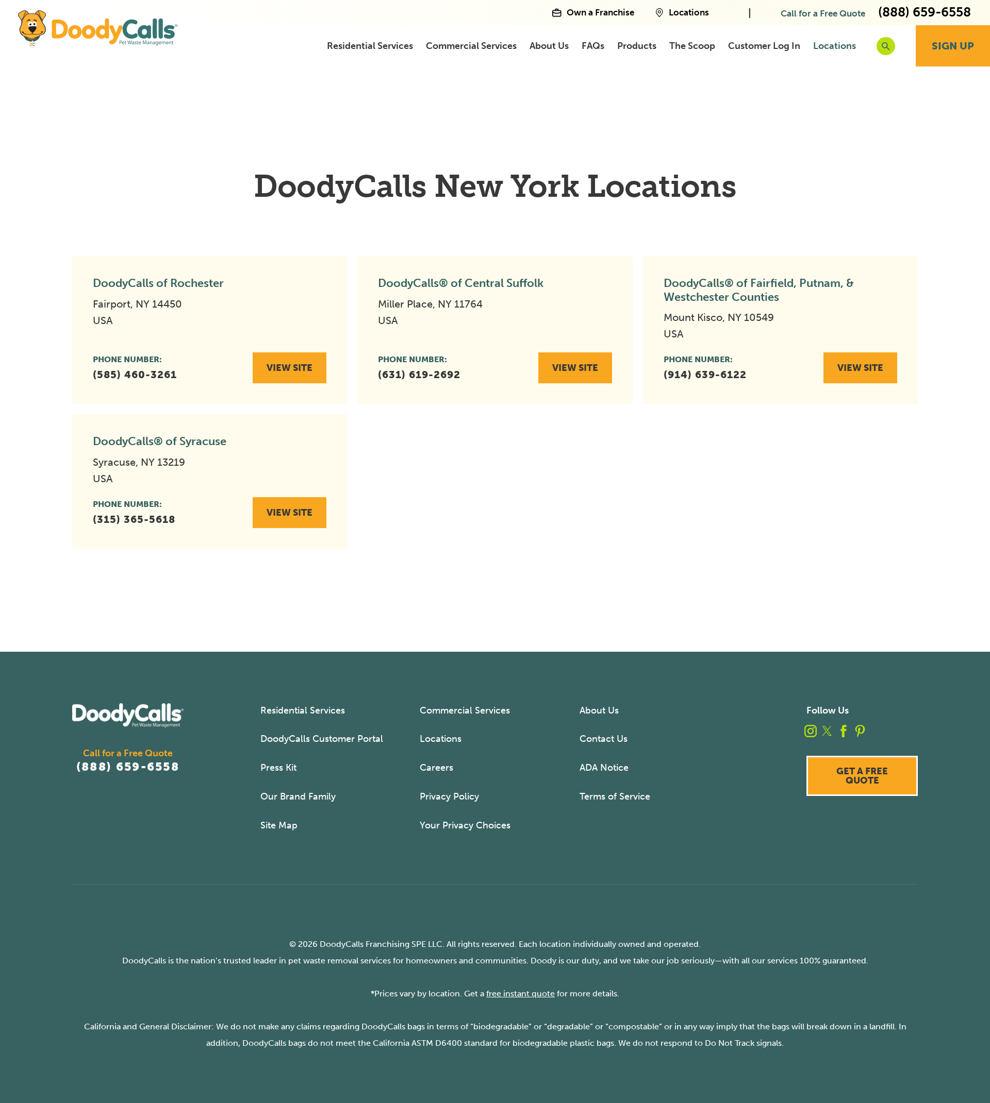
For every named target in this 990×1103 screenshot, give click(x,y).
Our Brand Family (298, 796)
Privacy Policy (449, 796)
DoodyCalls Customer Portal (321, 738)
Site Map (279, 825)
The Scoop (692, 46)
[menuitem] (370, 46)
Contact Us (604, 738)
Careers (436, 767)
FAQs (593, 46)
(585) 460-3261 (135, 374)
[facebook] (843, 731)
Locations (689, 13)
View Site (289, 368)
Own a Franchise (600, 13)
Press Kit (278, 767)
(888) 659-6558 (127, 767)
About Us (549, 46)
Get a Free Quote (862, 776)
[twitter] (827, 731)
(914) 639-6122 (705, 374)
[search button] (886, 46)
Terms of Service (615, 796)
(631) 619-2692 (419, 374)
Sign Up (953, 46)
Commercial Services (471, 46)
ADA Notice (604, 767)
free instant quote (520, 993)
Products (636, 46)
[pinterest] (860, 731)
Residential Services (370, 46)
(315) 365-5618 (134, 519)
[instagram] (810, 731)
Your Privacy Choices (465, 825)
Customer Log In (764, 46)
